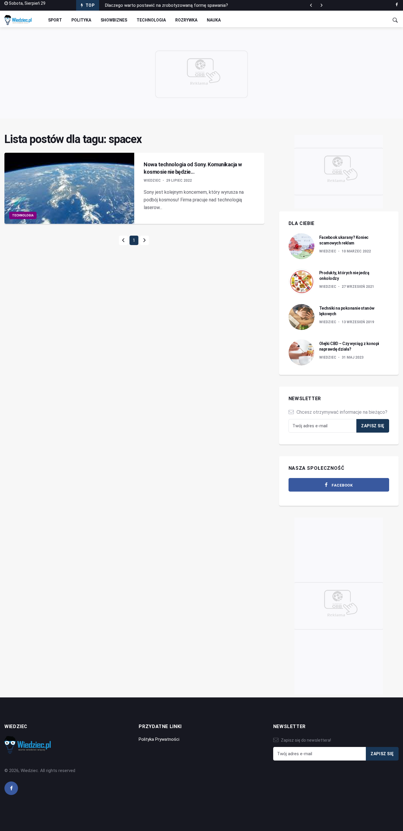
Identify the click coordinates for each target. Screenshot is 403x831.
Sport (55, 20)
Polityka (81, 20)
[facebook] (397, 4)
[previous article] (321, 5)
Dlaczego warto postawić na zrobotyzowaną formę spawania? (166, 5)
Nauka (214, 20)
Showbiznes (114, 20)
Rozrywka (186, 20)
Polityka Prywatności (159, 739)
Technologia (151, 20)
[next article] (311, 5)
